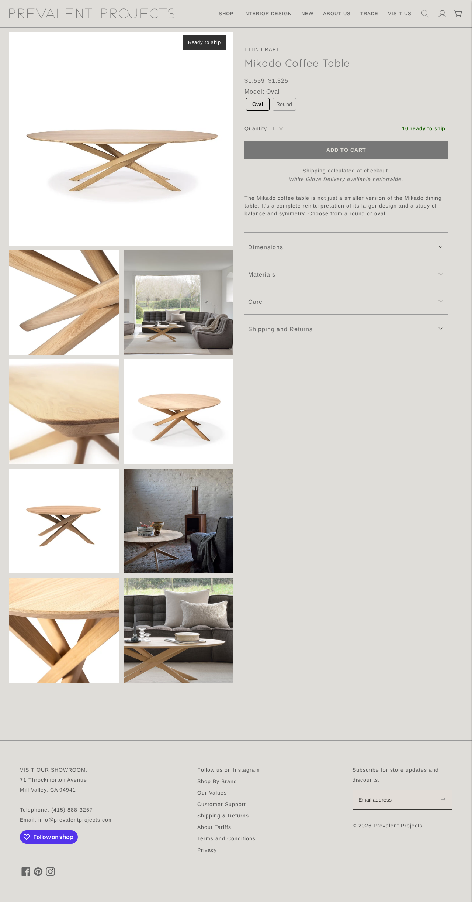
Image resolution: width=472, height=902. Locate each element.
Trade (369, 13)
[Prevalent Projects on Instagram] (50, 874)
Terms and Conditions (226, 838)
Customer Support (221, 804)
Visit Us (400, 13)
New (307, 13)
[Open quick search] (425, 14)
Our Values (212, 793)
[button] (258, 104)
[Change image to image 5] (178, 411)
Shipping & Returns (223, 816)
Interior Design (267, 13)
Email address (379, 791)
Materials (261, 274)
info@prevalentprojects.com (75, 820)
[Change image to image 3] (178, 302)
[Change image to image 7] (178, 521)
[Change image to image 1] (121, 139)
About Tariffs (214, 827)
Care (255, 302)
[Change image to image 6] (64, 521)
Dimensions (265, 247)
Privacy (207, 850)
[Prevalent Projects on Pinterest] (38, 874)
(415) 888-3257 (72, 810)
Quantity (255, 128)
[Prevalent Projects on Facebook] (26, 874)
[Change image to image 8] (64, 630)
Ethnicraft (262, 49)
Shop (226, 13)
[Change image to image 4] (64, 411)
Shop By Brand (217, 781)
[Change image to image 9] (178, 630)
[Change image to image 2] (64, 302)
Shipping (314, 170)
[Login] (442, 14)
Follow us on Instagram (228, 770)
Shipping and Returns (280, 329)
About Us (337, 13)
